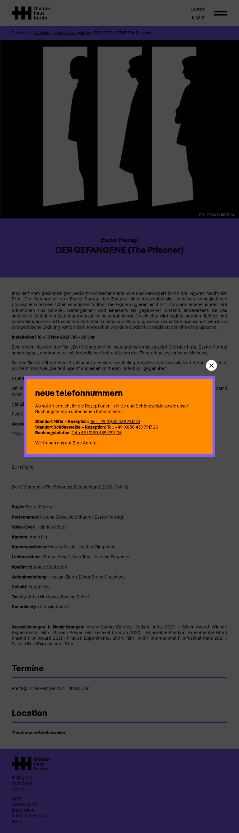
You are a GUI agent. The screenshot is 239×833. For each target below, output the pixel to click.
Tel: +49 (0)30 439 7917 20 (132, 427)
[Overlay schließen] (211, 365)
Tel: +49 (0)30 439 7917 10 (115, 421)
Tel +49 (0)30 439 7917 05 (97, 432)
